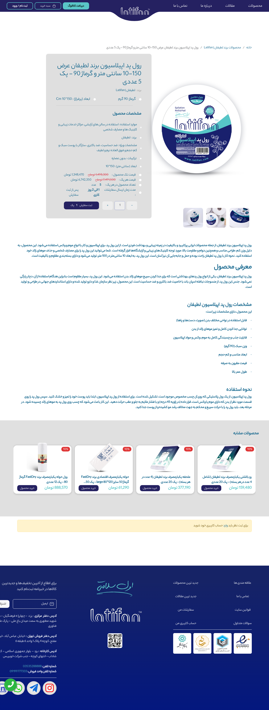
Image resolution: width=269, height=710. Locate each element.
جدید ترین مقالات (185, 596)
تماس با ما (180, 6)
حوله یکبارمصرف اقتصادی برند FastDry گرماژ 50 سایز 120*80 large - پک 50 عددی (105, 480)
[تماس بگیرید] (10, 684)
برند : (128, 90)
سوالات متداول (242, 623)
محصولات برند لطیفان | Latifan (222, 47)
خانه (249, 47)
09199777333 (18, 671)
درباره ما (206, 6)
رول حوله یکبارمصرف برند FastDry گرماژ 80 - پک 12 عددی (44, 480)
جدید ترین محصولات (185, 583)
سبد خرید (45, 6)
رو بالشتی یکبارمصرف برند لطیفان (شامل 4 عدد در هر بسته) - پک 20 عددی (227, 480)
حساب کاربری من (185, 623)
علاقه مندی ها (242, 583)
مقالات (230, 6)
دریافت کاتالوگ (76, 6)
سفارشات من (186, 610)
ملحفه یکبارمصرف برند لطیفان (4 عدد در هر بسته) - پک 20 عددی (166, 480)
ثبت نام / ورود (20, 6)
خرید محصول (211, 488)
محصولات (255, 6)
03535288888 (32, 666)
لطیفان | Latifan (125, 90)
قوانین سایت (243, 610)
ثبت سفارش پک (81, 205)
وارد (225, 525)
